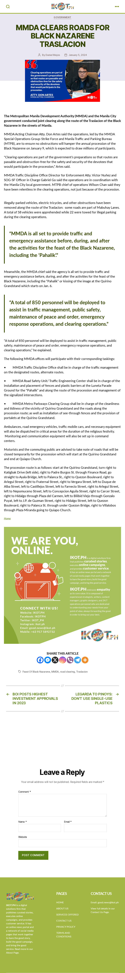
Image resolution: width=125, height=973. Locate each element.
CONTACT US (63, 921)
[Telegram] (77, 660)
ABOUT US (62, 908)
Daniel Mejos (53, 54)
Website (22, 836)
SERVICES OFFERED (67, 914)
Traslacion (82, 671)
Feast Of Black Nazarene (36, 671)
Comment (24, 792)
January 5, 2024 (78, 54)
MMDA (55, 671)
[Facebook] (40, 660)
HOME (60, 902)
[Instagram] (62, 660)
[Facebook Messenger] (47, 660)
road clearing (67, 671)
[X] (55, 660)
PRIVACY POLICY (65, 927)
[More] (85, 660)
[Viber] (70, 660)
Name (22, 821)
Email (68, 821)
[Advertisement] (62, 745)
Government (62, 17)
